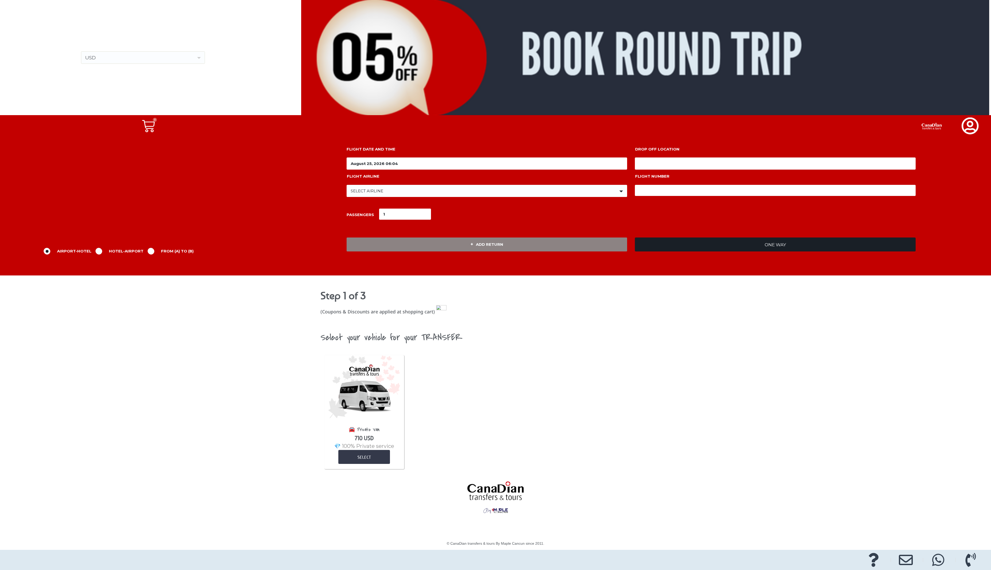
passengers (360, 214)
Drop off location (657, 149)
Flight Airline (363, 176)
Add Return (489, 244)
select (364, 457)
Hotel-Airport (126, 251)
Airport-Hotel (74, 251)
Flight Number (652, 176)
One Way (775, 244)
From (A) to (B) (177, 251)
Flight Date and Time (371, 149)
